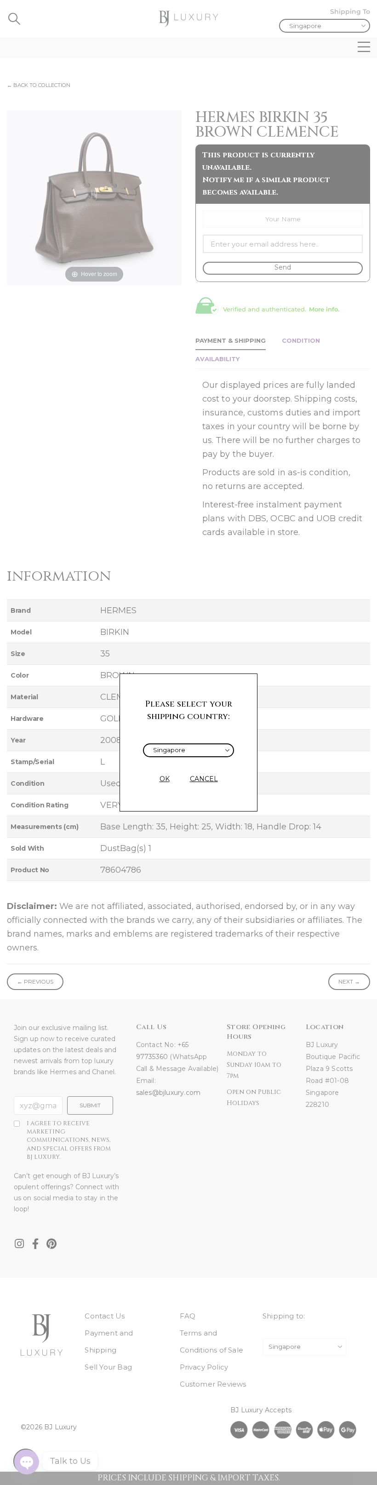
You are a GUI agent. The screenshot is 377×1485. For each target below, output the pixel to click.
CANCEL (204, 779)
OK (165, 779)
